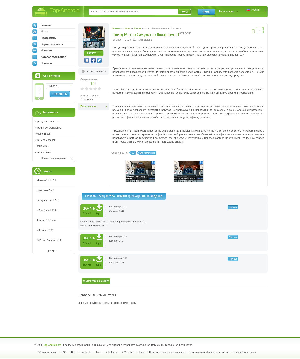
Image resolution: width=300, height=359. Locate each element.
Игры (44, 31)
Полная (233, 207)
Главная (46, 25)
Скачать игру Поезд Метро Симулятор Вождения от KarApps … (113, 223)
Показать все (88, 106)
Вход (206, 12)
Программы (48, 37)
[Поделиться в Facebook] (93, 60)
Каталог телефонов (53, 56)
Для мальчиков (147, 153)
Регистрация (226, 11)
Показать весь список (53, 158)
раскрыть (53, 250)
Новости (46, 50)
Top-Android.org (52, 344)
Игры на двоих (43, 152)
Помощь (46, 63)
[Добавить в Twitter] (99, 60)
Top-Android (57, 12)
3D (133, 153)
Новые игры (42, 146)
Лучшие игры (42, 133)
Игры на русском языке (48, 127)
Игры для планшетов (47, 121)
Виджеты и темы (52, 44)
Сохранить (59, 94)
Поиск (184, 11)
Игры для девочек (45, 140)
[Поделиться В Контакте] (86, 60)
